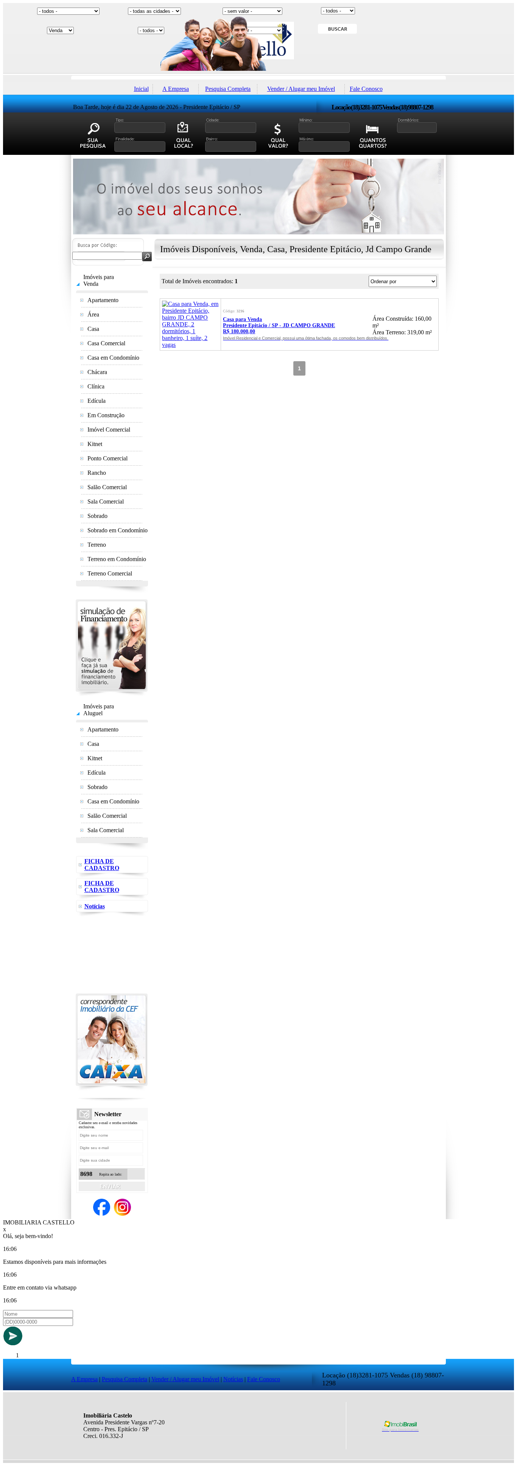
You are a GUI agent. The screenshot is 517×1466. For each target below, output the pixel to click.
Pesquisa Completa (228, 89)
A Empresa (175, 89)
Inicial (141, 89)
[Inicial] (258, 73)
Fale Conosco (366, 89)
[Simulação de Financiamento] (112, 694)
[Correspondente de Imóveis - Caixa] (112, 1088)
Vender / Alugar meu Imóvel (301, 89)
